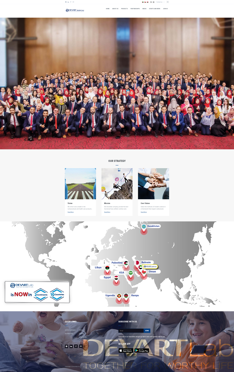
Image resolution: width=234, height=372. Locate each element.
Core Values (83, 337)
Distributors (69, 333)
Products (124, 9)
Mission (81, 333)
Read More (71, 212)
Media (144, 9)
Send (147, 331)
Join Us (165, 9)
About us (115, 9)
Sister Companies (70, 330)
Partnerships (135, 9)
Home (108, 9)
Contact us (159, 2)
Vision (81, 330)
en (167, 2)
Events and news (154, 9)
